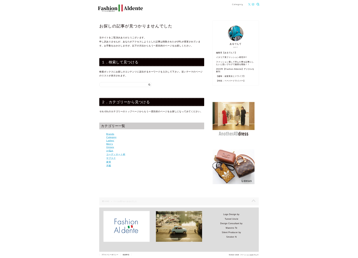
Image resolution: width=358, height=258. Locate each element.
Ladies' (110, 140)
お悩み (109, 151)
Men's (109, 144)
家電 (108, 162)
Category (237, 4)
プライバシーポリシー (110, 254)
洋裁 (108, 165)
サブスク (111, 158)
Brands (110, 134)
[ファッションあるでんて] (120, 10)
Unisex (110, 147)
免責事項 (126, 254)
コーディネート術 (115, 154)
